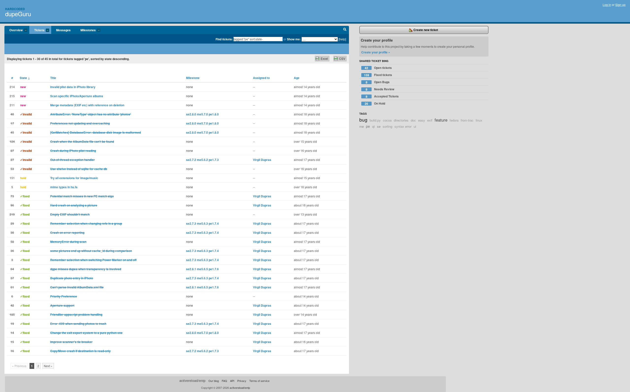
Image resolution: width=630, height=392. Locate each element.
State (25, 78)
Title (53, 78)
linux (479, 120)
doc (413, 120)
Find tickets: (224, 39)
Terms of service (259, 381)
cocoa (387, 120)
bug (363, 119)
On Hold (375, 103)
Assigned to (261, 78)
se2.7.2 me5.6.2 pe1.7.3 (202, 159)
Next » (48, 366)
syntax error (402, 126)
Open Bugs (378, 82)
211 (12, 105)
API (232, 381)
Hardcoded (15, 9)
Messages (63, 30)
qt (373, 126)
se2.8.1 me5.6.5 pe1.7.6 (202, 269)
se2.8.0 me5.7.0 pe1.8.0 (202, 114)
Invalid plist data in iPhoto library (72, 87)
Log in (607, 4)
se (378, 126)
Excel (324, 58)
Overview (13, 30)
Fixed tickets (378, 75)
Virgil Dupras (262, 159)
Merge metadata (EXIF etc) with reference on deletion (87, 105)
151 (12, 178)
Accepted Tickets (382, 96)
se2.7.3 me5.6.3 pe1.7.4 (202, 223)
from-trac (467, 120)
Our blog (213, 381)
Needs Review (380, 89)
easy (421, 120)
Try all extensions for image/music (74, 178)
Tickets (37, 30)
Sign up (620, 4)
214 (12, 87)
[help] (342, 39)
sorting (387, 126)
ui (415, 126)
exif (429, 120)
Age (296, 78)
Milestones (86, 30)
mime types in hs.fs (64, 187)
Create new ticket (425, 30)
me (361, 126)
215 (12, 96)
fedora (454, 120)
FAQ (224, 381)
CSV (342, 58)
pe (368, 126)
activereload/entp (192, 380)
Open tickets (378, 67)
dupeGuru (18, 13)
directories (401, 120)
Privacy (241, 381)
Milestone (193, 78)
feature (441, 120)
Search (345, 30)
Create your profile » (375, 52)
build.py (375, 120)
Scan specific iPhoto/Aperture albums (76, 96)
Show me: (294, 39)
